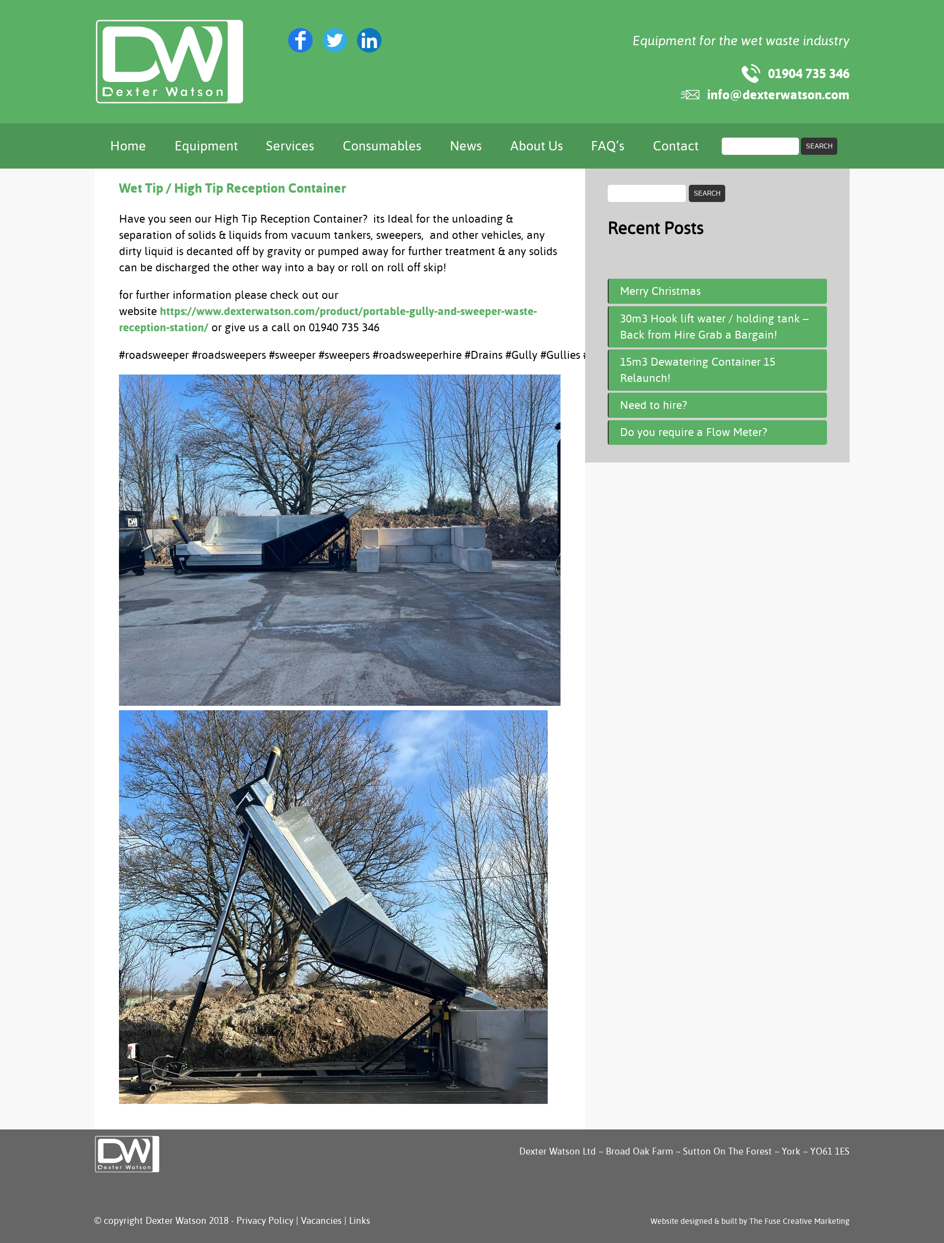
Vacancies (321, 1221)
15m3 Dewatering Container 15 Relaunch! (697, 370)
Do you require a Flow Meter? (693, 432)
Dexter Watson (169, 61)
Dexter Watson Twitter (335, 40)
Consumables (382, 146)
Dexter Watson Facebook (300, 40)
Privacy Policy (265, 1221)
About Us (536, 146)
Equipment (206, 146)
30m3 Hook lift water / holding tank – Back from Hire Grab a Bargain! (714, 327)
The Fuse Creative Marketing (799, 1221)
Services (290, 146)
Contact (676, 146)
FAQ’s (607, 146)
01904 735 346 (809, 73)
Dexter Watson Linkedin (369, 40)
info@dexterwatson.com (778, 94)
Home (128, 146)
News (466, 146)
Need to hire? (653, 405)
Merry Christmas (660, 291)
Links (359, 1221)
